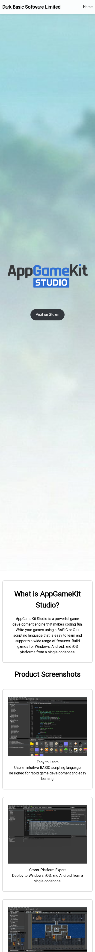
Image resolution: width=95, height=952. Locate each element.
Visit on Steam (47, 314)
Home (88, 7)
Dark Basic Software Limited (31, 7)
